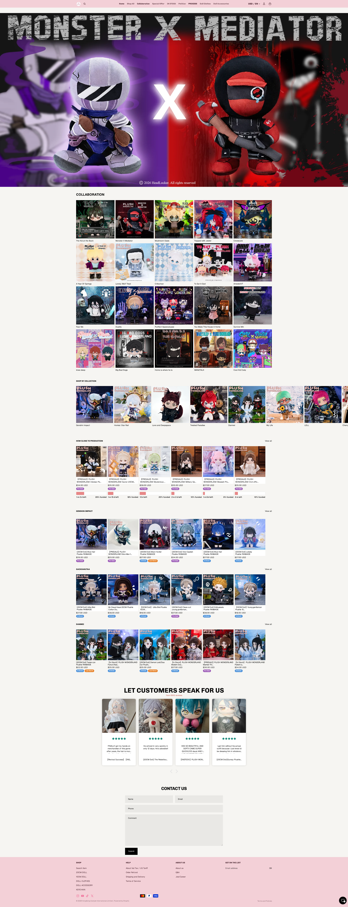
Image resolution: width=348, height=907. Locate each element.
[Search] (85, 4)
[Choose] (102, 472)
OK (270, 868)
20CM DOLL (81, 872)
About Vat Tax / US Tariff (137, 868)
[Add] (134, 545)
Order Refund (132, 872)
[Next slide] (269, 406)
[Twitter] (92, 895)
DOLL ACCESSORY (84, 885)
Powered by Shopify (121, 901)
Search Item (81, 868)
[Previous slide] (180, 645)
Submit (131, 851)
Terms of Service (133, 881)
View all (268, 441)
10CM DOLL (81, 876)
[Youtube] (82, 895)
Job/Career (181, 876)
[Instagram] (77, 895)
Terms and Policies (264, 901)
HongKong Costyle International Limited (97, 901)
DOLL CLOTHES (83, 881)
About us (179, 868)
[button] (172, 771)
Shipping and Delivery (135, 876)
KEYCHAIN (80, 889)
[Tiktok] (87, 895)
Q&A (177, 872)
